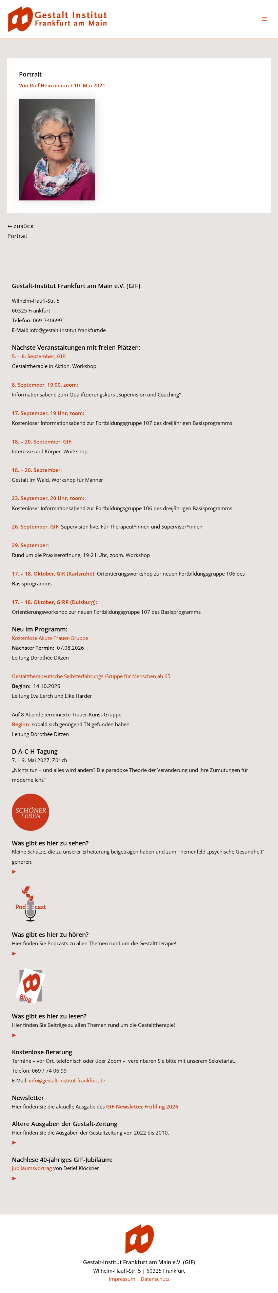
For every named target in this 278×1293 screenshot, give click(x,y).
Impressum (122, 1278)
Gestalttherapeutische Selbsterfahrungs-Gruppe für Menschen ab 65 (91, 676)
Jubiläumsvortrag (32, 1168)
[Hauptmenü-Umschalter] (264, 19)
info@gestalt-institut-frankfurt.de (67, 1080)
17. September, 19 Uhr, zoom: (48, 413)
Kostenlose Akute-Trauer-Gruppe (50, 637)
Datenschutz (155, 1278)
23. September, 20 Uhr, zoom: (48, 498)
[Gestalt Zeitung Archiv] (14, 1142)
